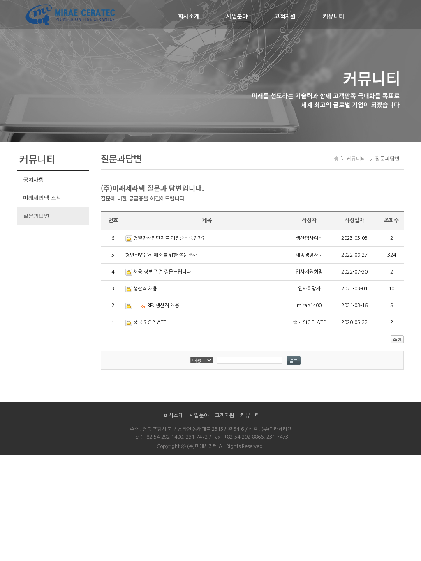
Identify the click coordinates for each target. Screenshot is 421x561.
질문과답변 (36, 216)
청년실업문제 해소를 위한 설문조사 (161, 255)
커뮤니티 (333, 16)
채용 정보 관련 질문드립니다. (163, 271)
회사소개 (188, 16)
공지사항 (33, 180)
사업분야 (237, 16)
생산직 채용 (145, 288)
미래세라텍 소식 (42, 198)
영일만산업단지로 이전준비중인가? (169, 238)
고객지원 (285, 16)
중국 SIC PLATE (150, 322)
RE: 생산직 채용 (163, 305)
